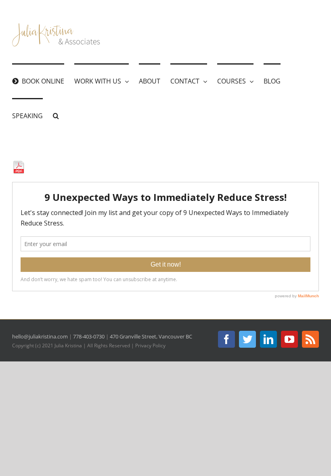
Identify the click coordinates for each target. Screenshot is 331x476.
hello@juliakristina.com (40, 336)
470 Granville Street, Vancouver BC (151, 336)
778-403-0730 (89, 336)
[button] (56, 115)
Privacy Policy (150, 345)
